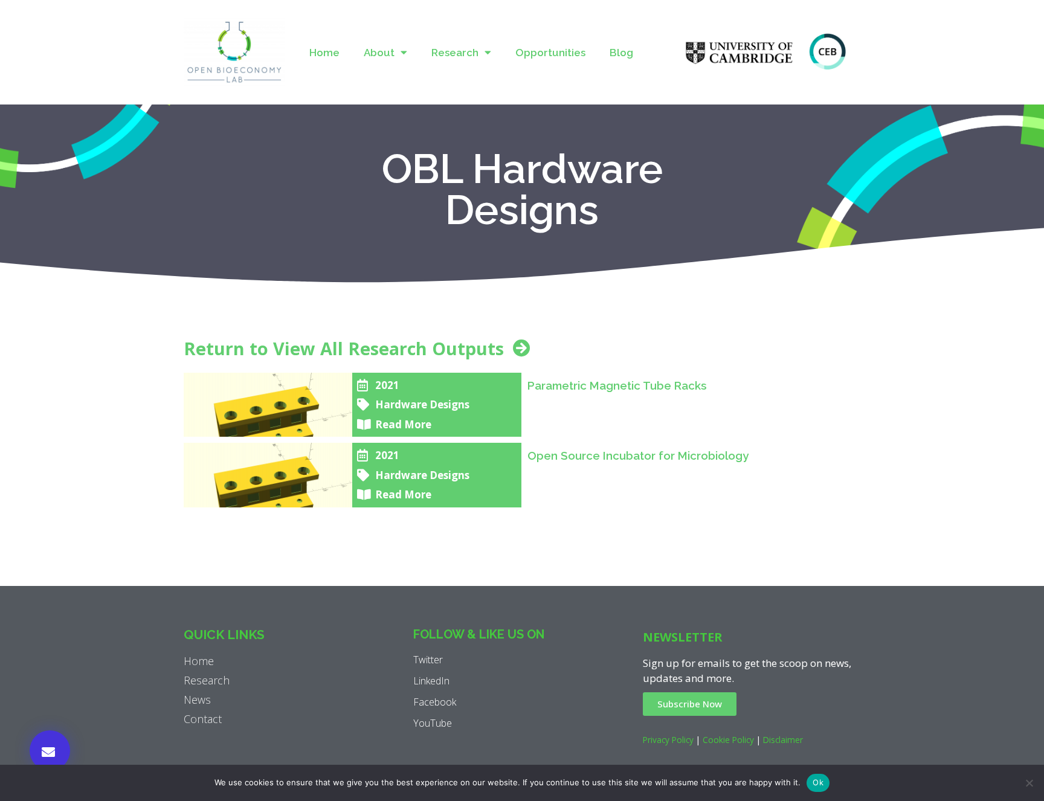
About (379, 53)
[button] (50, 750)
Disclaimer (783, 739)
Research (454, 53)
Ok (818, 782)
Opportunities (550, 53)
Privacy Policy (668, 739)
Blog (621, 53)
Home (324, 53)
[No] (1029, 783)
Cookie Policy (728, 739)
